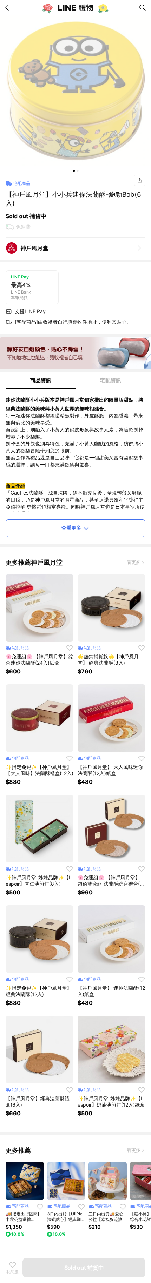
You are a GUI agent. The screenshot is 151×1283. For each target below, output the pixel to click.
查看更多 (71, 528)
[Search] (143, 8)
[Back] (8, 8)
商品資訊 (40, 380)
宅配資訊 (110, 380)
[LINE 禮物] (75, 7)
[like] (69, 648)
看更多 (133, 562)
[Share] (139, 180)
